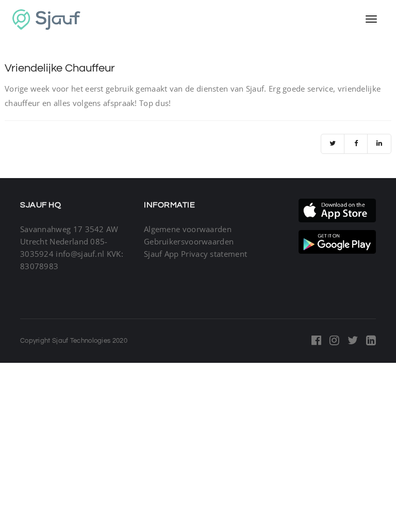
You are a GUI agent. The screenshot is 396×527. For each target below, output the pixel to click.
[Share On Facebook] (356, 143)
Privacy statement (214, 254)
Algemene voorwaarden (188, 229)
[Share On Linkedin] (379, 143)
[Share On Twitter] (332, 143)
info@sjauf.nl (80, 254)
